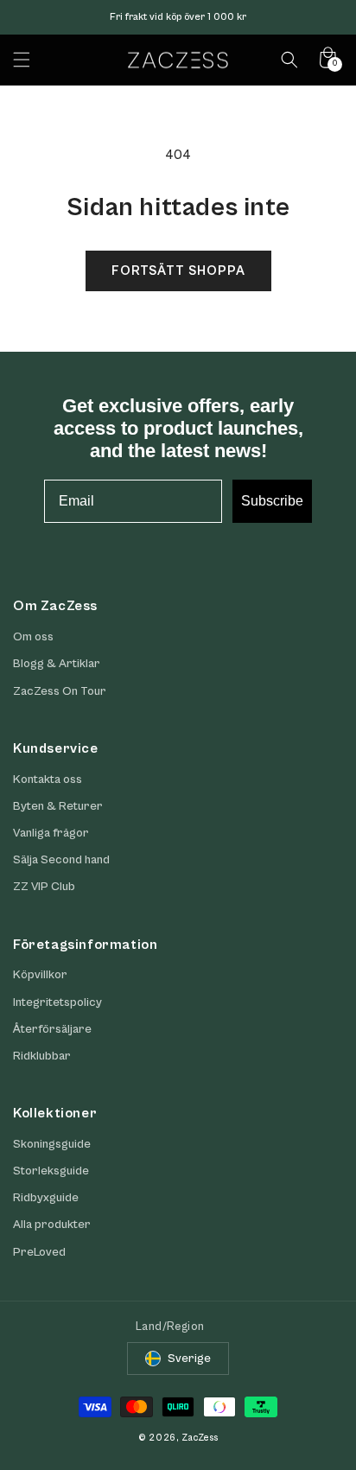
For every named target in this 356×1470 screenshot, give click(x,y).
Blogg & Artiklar (56, 664)
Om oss (33, 637)
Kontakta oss (47, 779)
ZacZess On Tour (59, 691)
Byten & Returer (58, 806)
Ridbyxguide (46, 1198)
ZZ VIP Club (44, 887)
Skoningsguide (52, 1144)
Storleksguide (51, 1171)
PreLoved (39, 1252)
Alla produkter (52, 1224)
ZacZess (199, 1437)
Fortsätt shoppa (178, 271)
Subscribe (272, 500)
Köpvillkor (40, 975)
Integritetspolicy (57, 1002)
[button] (22, 60)
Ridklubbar (42, 1056)
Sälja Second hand (61, 860)
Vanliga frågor (51, 833)
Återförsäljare (52, 1029)
